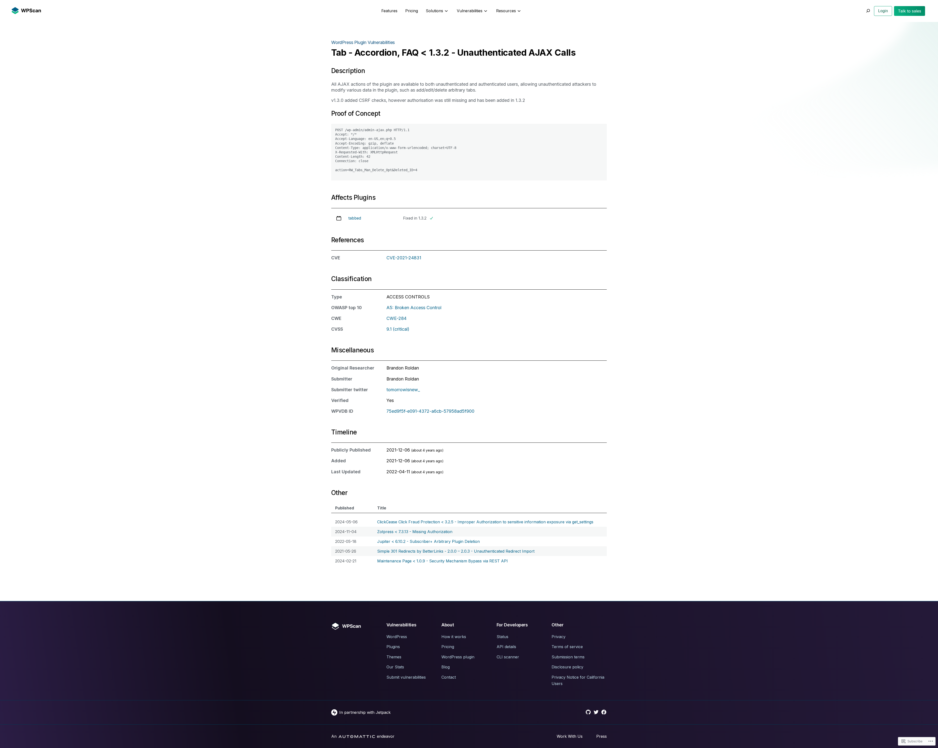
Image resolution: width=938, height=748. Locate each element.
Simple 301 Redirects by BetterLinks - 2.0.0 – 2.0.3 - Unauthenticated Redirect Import (455, 551)
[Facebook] (604, 712)
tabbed (354, 218)
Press (601, 736)
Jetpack (383, 712)
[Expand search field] (868, 11)
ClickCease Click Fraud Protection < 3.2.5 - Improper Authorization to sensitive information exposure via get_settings (485, 521)
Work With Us (570, 736)
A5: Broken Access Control (413, 307)
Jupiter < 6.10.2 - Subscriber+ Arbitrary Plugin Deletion (428, 541)
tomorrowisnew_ (403, 389)
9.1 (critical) (397, 329)
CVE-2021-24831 (403, 257)
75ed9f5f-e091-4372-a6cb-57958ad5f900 (430, 411)
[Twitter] (596, 712)
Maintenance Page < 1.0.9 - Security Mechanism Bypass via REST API (442, 560)
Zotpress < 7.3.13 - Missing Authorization (414, 531)
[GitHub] (588, 712)
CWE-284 (396, 318)
